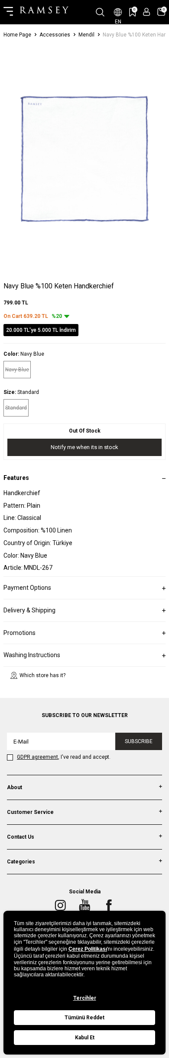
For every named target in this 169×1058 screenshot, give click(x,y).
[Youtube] (84, 906)
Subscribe (139, 741)
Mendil (86, 35)
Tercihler (84, 998)
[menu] (8, 12)
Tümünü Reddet (84, 1018)
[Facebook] (109, 906)
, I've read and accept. (63, 757)
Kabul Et (84, 1038)
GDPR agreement (37, 757)
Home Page (17, 35)
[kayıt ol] (146, 12)
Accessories (54, 35)
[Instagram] (60, 906)
